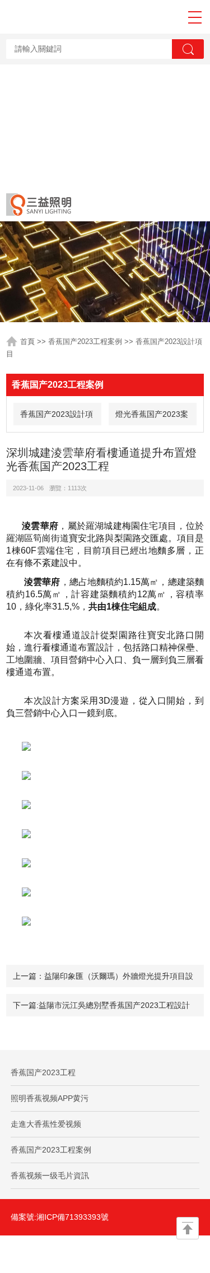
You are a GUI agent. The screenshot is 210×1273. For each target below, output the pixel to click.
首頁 (27, 341)
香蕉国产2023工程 (43, 1072)
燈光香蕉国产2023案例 (151, 417)
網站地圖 (56, 1254)
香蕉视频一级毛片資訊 (50, 1175)
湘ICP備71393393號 (72, 1216)
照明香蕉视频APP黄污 (49, 1098)
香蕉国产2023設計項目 (56, 417)
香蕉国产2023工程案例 (85, 341)
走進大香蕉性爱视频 (46, 1123)
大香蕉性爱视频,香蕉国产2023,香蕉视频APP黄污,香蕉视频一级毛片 (102, 93)
